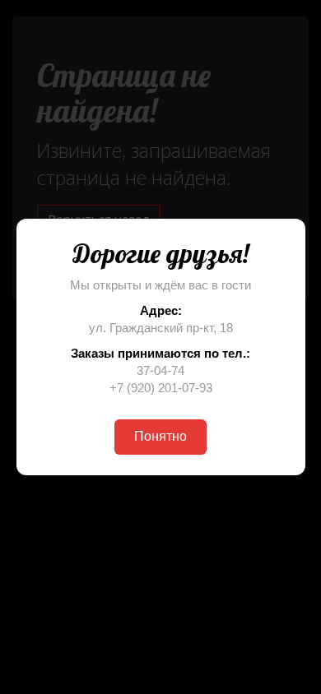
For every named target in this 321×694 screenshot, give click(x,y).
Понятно (160, 436)
